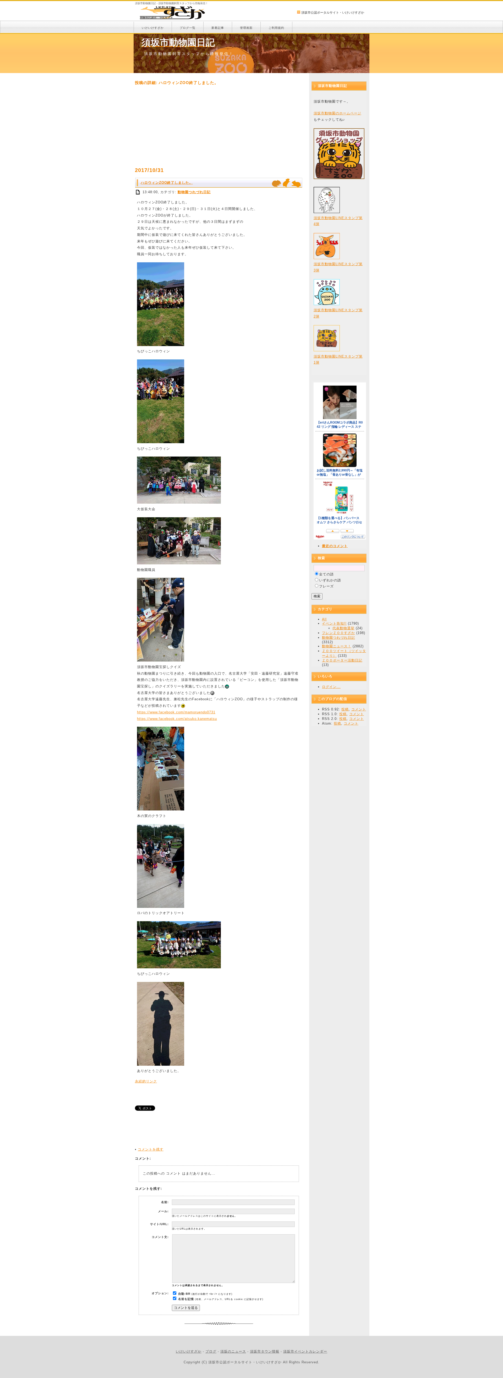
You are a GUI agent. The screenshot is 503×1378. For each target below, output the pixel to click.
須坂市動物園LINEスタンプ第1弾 (338, 359)
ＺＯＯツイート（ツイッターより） (344, 653)
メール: (163, 1211)
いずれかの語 (330, 580)
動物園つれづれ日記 (194, 192)
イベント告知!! (334, 623)
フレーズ (326, 586)
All (324, 619)
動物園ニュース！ (336, 646)
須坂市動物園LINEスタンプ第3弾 (338, 267)
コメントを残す (150, 1149)
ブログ (210, 1351)
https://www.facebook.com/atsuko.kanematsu (177, 719)
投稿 (345, 709)
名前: (165, 1202)
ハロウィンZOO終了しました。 (167, 183)
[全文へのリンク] (138, 192)
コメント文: (160, 1236)
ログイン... (331, 687)
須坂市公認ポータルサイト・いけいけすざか (332, 12)
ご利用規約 (276, 27)
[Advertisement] (219, 126)
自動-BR (184, 1293)
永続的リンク (146, 1081)
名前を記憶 (186, 1299)
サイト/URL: (159, 1224)
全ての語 (326, 574)
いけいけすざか (153, 27)
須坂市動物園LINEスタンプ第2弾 (338, 313)
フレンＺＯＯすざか (338, 633)
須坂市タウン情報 (264, 1351)
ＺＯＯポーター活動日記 (342, 660)
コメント (358, 709)
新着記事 (217, 27)
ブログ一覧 (187, 27)
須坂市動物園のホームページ (337, 113)
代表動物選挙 (343, 628)
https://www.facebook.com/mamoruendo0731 (176, 712)
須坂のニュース (233, 1351)
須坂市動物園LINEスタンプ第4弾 (338, 221)
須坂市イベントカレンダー (305, 1351)
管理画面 (246, 27)
